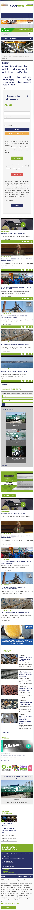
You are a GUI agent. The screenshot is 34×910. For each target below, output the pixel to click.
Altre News (5, 384)
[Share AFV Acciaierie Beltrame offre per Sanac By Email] (22, 354)
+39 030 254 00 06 (8, 861)
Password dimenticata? (17, 133)
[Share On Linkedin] (25, 242)
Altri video (5, 465)
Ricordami (9, 125)
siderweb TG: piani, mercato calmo (13, 234)
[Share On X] (28, 242)
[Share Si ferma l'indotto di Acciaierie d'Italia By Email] (22, 381)
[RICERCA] (30, 34)
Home (4, 55)
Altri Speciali (5, 760)
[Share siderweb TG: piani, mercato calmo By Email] (22, 242)
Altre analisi (5, 732)
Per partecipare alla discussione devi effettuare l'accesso (17, 393)
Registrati (17, 205)
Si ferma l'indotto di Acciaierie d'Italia (14, 371)
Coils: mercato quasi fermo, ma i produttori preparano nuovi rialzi (26, 720)
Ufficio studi (11, 55)
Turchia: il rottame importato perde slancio (25, 659)
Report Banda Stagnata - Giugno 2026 (13, 755)
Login (17, 129)
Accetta (8, 907)
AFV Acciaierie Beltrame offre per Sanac (15, 344)
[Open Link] (4, 4)
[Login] (3, 404)
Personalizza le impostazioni (10, 903)
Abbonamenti (17, 174)
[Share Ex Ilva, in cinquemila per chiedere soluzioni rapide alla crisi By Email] (22, 299)
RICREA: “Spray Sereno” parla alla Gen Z (9, 830)
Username (8, 110)
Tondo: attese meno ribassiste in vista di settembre (25, 674)
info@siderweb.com (8, 862)
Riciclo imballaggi (7, 812)
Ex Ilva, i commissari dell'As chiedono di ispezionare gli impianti (14, 316)
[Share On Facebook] (31, 242)
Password (7, 117)
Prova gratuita (17, 158)
